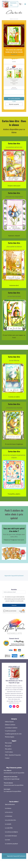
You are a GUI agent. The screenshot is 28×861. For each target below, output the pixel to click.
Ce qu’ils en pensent (10, 731)
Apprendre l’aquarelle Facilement (16, 856)
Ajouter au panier (14, 104)
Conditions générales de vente (13, 734)
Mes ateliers (8, 749)
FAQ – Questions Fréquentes (13, 755)
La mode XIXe (9, 828)
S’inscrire (14, 605)
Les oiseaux (8, 808)
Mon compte (8, 743)
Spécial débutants (10, 804)
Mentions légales (9, 737)
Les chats (7, 839)
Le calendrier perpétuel (11, 843)
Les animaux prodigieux (11, 832)
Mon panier (8, 746)
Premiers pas (13, 4)
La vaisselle (8, 824)
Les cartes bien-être (10, 820)
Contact (7, 758)
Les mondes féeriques (11, 836)
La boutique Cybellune (11, 728)
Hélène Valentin (9, 721)
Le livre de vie (9, 812)
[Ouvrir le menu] (25, 4)
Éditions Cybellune (10, 724)
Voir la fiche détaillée (14, 98)
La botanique (8, 816)
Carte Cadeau (9, 752)
